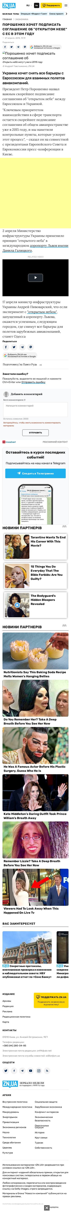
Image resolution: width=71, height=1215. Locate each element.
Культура (7, 1152)
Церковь (7, 1147)
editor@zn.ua (53, 1055)
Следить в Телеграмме (38, 473)
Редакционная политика (16, 1016)
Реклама (7, 1011)
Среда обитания (11, 1142)
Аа (36, 5)
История (39, 1132)
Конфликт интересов (47, 1112)
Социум (39, 1127)
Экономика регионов (14, 1127)
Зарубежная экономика (48, 1107)
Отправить (35, 433)
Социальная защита (46, 1102)
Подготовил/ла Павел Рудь (20, 364)
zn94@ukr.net (44, 1050)
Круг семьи (41, 1137)
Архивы (6, 1001)
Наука (5, 1132)
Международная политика (17, 1107)
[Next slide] (66, 14)
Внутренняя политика (14, 1102)
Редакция (8, 1006)
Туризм (39, 1142)
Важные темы (10, 14)
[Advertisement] (35, 193)
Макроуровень (10, 1112)
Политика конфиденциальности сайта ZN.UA (22, 1204)
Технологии (9, 1137)
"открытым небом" (42, 312)
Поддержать (53, 5)
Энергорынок (10, 1117)
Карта (5, 1022)
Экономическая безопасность (44, 1119)
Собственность (43, 1147)
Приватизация (10, 1122)
